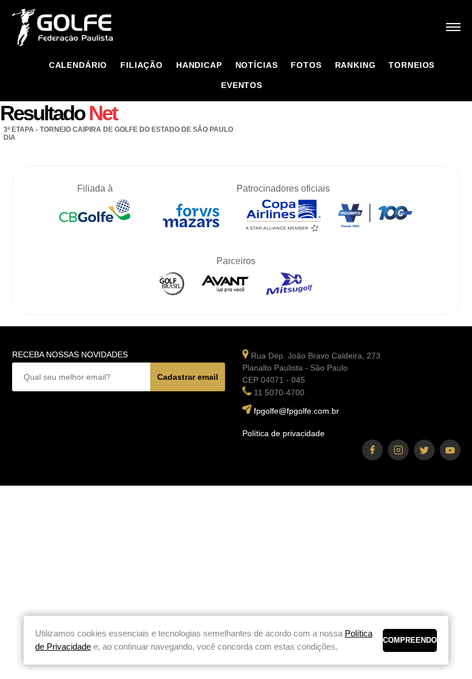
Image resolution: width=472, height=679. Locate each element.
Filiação (141, 65)
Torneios (412, 65)
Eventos (241, 85)
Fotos (306, 65)
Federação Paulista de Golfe (74, 27)
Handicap (199, 65)
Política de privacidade (283, 433)
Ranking (355, 65)
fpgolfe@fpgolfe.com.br (296, 410)
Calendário (78, 65)
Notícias (256, 65)
